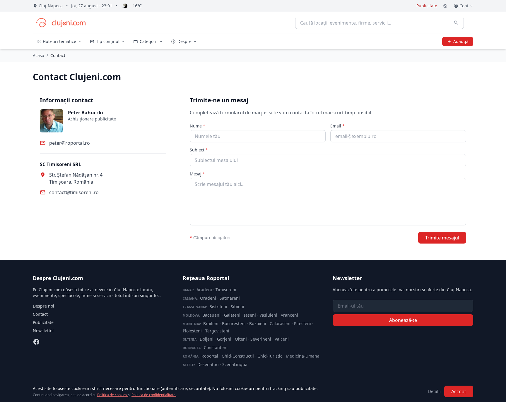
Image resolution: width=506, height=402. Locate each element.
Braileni (210, 323)
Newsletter (43, 330)
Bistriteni (218, 306)
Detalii (434, 391)
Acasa (38, 55)
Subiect (199, 150)
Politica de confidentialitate (153, 394)
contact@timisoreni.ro (74, 192)
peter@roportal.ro (69, 143)
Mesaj (197, 174)
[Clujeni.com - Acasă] (60, 23)
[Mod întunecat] (445, 5)
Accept (458, 391)
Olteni (241, 339)
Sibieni (237, 306)
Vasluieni (268, 315)
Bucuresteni (234, 323)
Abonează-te (403, 320)
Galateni (232, 315)
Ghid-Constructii (238, 356)
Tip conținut (108, 41)
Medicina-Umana (302, 356)
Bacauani (211, 315)
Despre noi (43, 306)
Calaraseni (280, 323)
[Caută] (456, 23)
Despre (184, 41)
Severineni (260, 339)
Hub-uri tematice (59, 41)
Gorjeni (224, 339)
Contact (40, 314)
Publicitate (426, 5)
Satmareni (230, 298)
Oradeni (208, 298)
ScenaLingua (234, 364)
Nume (197, 126)
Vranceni (289, 315)
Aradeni (204, 289)
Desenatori (208, 364)
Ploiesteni (192, 331)
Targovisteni (217, 331)
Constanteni (216, 347)
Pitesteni (302, 323)
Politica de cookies (112, 394)
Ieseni (250, 315)
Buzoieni (257, 323)
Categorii (149, 41)
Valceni (282, 339)
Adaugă (461, 41)
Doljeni (206, 339)
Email (337, 126)
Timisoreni (226, 289)
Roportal (209, 356)
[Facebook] (36, 341)
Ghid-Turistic (269, 356)
